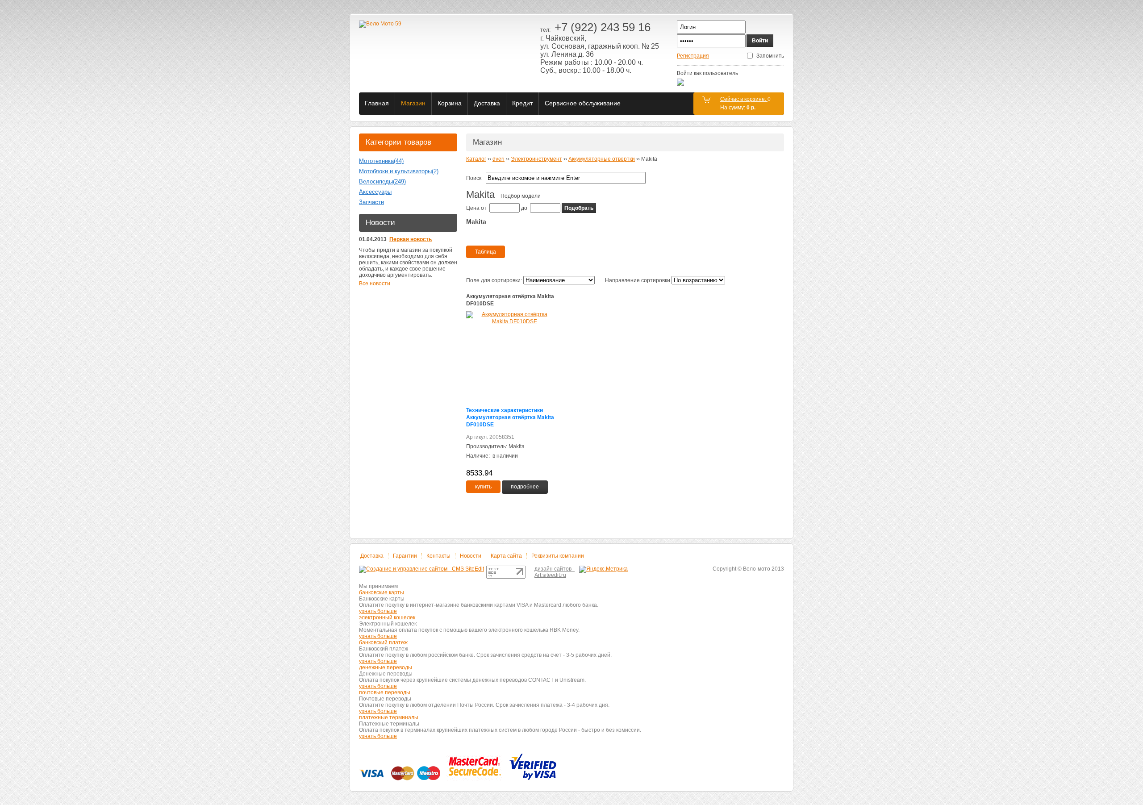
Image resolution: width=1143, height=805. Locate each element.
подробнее (525, 487)
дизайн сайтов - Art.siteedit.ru (554, 572)
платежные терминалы (388, 717)
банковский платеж (383, 642)
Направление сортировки (637, 280)
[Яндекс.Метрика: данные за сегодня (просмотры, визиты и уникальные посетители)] (603, 569)
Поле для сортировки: (494, 280)
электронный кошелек (387, 617)
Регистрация (693, 56)
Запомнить (770, 56)
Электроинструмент (536, 159)
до (524, 208)
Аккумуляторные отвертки (601, 159)
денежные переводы (385, 667)
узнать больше (378, 611)
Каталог (476, 159)
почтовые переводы (384, 692)
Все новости (374, 283)
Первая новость (410, 239)
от (484, 208)
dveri (498, 159)
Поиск (473, 178)
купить (483, 487)
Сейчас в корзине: (744, 99)
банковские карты (381, 592)
